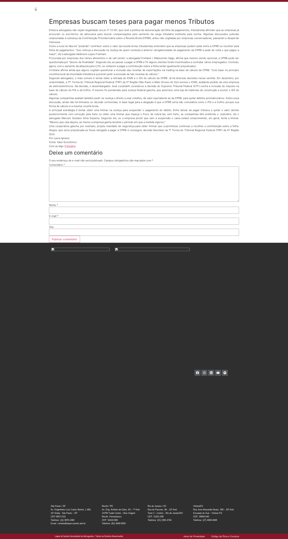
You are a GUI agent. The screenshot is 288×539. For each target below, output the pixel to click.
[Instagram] (204, 373)
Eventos (182, 7)
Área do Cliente (225, 7)
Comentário (57, 165)
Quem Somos (116, 7)
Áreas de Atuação (136, 7)
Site (51, 227)
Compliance (207, 7)
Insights (170, 7)
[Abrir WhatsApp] (280, 530)
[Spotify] (225, 373)
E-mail (53, 216)
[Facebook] (197, 373)
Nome (53, 205)
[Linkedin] (211, 373)
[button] (267, 7)
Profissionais (156, 7)
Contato (193, 7)
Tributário (70, 146)
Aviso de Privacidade (247, 7)
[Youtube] (218, 373)
